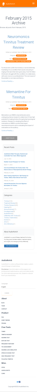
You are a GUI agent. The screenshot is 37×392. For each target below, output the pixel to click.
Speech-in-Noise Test (8, 353)
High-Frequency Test (8, 356)
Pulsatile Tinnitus (7, 359)
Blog (2, 303)
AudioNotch (10, 4)
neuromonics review (20, 58)
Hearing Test (5, 337)
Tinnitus (8, 201)
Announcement (10, 209)
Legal (3, 367)
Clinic (3, 373)
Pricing (3, 323)
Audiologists (5, 370)
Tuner (3, 331)
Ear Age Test (5, 340)
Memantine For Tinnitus (20, 108)
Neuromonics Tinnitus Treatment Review (18, 42)
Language (4, 283)
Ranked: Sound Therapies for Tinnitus (14, 162)
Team (3, 306)
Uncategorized (21, 55)
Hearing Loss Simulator (9, 350)
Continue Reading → (7, 81)
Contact (4, 309)
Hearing (7, 207)
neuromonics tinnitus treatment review (18, 61)
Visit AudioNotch (11, 245)
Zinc (6, 222)
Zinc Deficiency (9, 224)
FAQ (2, 317)
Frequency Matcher (7, 343)
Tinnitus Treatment (10, 217)
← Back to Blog (9, 138)
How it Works (5, 320)
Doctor (7, 220)
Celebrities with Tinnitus (12, 215)
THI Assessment (6, 347)
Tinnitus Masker (6, 334)
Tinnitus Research (11, 205)
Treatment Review (11, 203)
